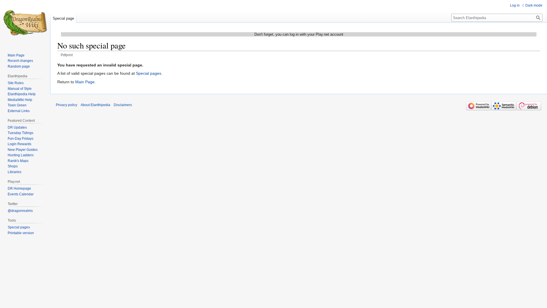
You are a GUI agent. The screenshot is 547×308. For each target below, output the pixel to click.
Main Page (85, 82)
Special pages (148, 73)
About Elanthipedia (95, 105)
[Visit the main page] (25, 23)
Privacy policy (66, 105)
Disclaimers (123, 105)
